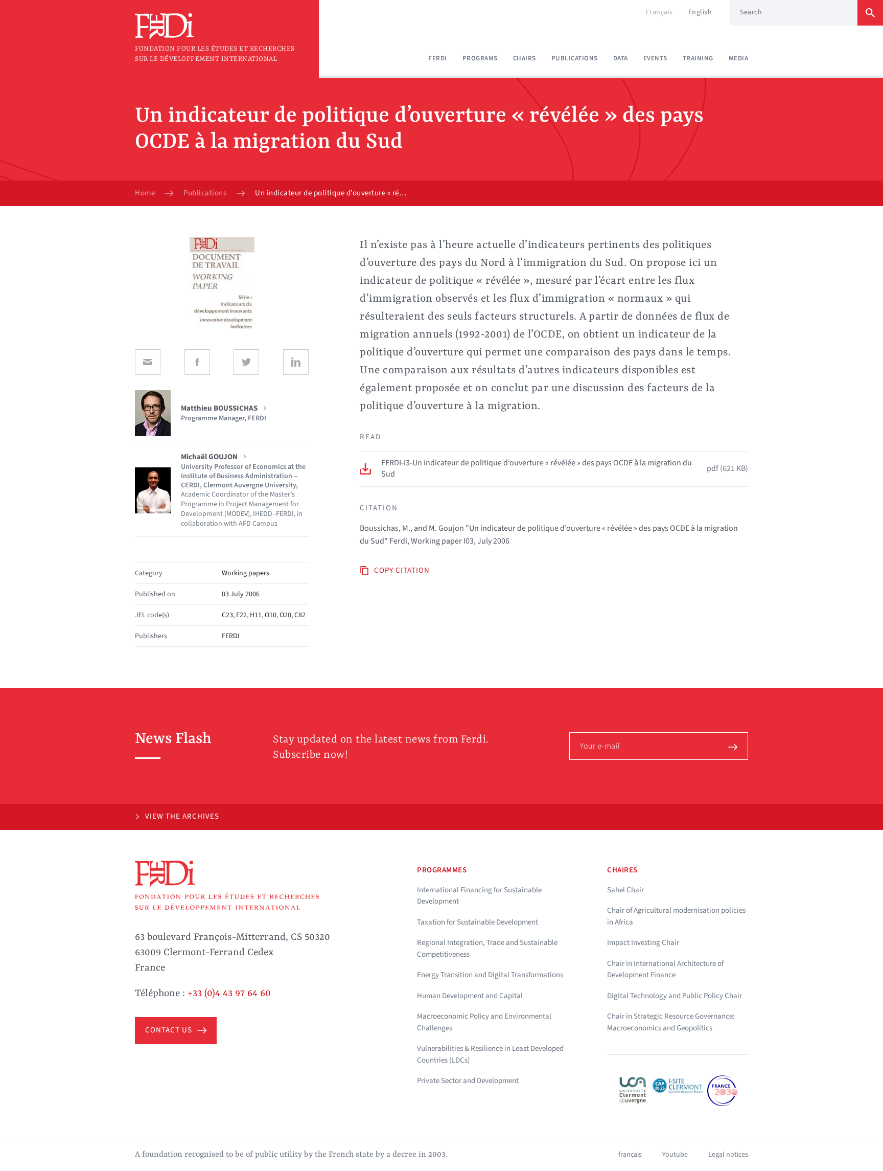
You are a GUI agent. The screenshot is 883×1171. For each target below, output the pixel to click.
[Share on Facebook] (197, 362)
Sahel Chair (625, 890)
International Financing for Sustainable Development (479, 896)
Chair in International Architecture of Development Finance (665, 969)
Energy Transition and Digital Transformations (490, 975)
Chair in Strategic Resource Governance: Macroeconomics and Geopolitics (671, 1022)
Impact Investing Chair (643, 942)
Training (698, 58)
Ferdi (437, 58)
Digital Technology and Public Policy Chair (674, 995)
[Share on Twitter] (246, 362)
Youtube (675, 1155)
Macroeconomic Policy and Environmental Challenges (484, 1022)
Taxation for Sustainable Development (477, 922)
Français (659, 12)
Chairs (524, 58)
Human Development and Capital (470, 995)
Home (145, 193)
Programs (480, 58)
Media (739, 58)
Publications (574, 58)
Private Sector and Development (468, 1080)
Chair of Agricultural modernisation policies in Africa (676, 916)
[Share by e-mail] (147, 362)
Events (655, 58)
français (630, 1155)
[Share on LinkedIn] (296, 362)
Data (620, 58)
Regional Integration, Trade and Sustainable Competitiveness (487, 948)
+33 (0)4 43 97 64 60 (229, 993)
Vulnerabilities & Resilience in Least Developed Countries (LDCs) (490, 1054)
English (700, 12)
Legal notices (728, 1155)
